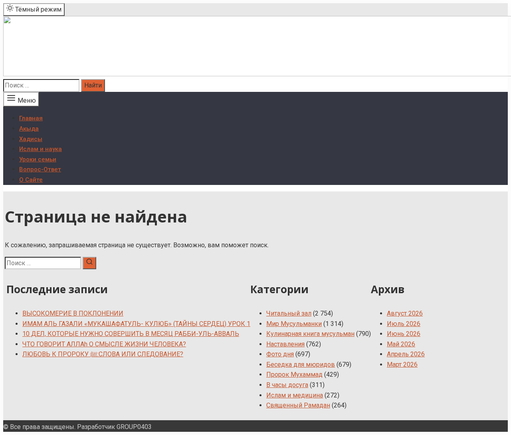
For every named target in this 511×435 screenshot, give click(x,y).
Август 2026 (405, 313)
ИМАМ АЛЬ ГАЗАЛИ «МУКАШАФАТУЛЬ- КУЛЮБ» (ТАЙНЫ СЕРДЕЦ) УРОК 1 (136, 324)
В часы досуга (287, 385)
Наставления (285, 344)
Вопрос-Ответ (40, 169)
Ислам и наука (40, 149)
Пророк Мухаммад (294, 374)
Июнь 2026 (403, 334)
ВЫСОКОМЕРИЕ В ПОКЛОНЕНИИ (72, 313)
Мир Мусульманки (294, 324)
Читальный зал (288, 313)
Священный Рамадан (298, 405)
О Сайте (31, 179)
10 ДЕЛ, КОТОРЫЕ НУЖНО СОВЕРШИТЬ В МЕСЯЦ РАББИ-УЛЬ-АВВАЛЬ (130, 334)
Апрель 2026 (406, 354)
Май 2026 (401, 344)
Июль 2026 (403, 324)
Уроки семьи (37, 159)
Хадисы (30, 139)
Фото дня (280, 354)
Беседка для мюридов (300, 364)
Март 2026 (402, 364)
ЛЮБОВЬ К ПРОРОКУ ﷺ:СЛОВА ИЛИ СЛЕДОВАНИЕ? (102, 354)
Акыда (29, 128)
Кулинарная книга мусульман (310, 334)
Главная (31, 118)
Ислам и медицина (294, 395)
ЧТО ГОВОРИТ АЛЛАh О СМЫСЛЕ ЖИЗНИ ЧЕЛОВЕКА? (104, 344)
